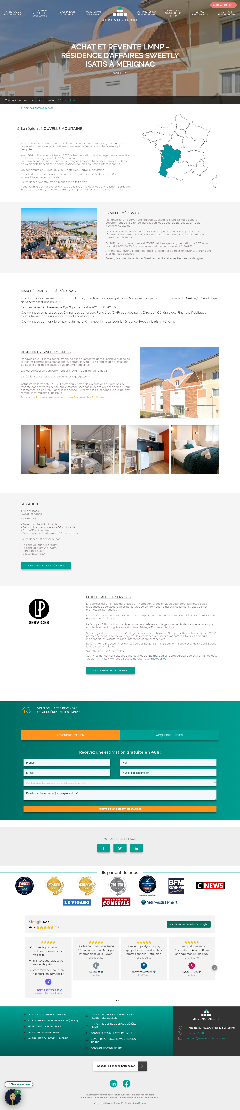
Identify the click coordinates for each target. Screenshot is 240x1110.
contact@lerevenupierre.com (205, 1038)
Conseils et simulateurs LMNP (173, 13)
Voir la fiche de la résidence (46, 565)
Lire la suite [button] (96, 957)
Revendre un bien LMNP (66, 13)
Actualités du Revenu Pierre (146, 13)
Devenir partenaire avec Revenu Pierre (113, 1040)
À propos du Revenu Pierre (13, 13)
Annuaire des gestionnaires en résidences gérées (112, 1016)
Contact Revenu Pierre (227, 13)
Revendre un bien (70, 735)
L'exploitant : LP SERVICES (108, 597)
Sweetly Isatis (68, 100)
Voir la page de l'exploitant (111, 670)
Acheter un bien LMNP (93, 13)
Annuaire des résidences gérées (38, 100)
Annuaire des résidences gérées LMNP (113, 1025)
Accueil (11, 100)
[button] (25, 967)
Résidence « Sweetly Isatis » (46, 352)
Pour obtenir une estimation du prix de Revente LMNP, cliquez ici (64, 397)
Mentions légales (137, 1103)
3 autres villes (157, 658)
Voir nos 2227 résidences (38, 107)
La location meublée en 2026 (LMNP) (40, 13)
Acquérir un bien (169, 735)
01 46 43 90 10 (225, 5)
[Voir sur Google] (96, 965)
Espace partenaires (200, 13)
